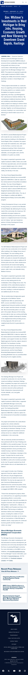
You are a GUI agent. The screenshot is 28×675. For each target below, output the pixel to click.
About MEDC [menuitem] (14, 629)
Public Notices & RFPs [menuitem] (14, 638)
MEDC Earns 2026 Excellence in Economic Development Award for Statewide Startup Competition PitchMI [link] (14, 588)
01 (19, 6)
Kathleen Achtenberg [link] (14, 13)
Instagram (19, 558)
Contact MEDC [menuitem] (14, 641)
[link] (8, 2)
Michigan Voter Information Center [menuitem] (14, 651)
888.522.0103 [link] (15, 661)
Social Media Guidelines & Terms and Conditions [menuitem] (14, 648)
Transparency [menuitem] (14, 635)
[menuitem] (22, 2)
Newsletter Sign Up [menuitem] (14, 632)
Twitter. (11, 560)
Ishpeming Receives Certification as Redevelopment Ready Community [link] (13, 578)
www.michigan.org (14, 556)
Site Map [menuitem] (14, 644)
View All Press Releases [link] (9, 571)
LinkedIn (3, 560)
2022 (15, 6)
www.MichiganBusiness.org (17, 551)
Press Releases (6, 6)
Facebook (13, 558)
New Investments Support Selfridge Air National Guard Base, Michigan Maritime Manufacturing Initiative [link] (12, 598)
